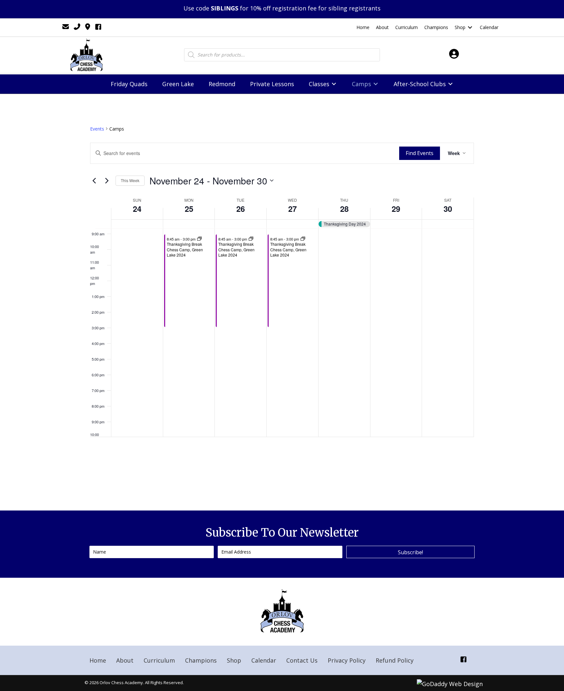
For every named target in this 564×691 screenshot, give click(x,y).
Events (97, 129)
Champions (201, 660)
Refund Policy (395, 660)
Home (97, 660)
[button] (410, 552)
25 (189, 208)
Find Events (419, 153)
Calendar (263, 660)
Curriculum (159, 660)
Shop (234, 660)
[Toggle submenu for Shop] (470, 27)
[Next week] (107, 180)
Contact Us (302, 660)
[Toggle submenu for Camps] (376, 84)
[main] (282, 302)
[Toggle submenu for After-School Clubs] (450, 84)
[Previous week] (94, 180)
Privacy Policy (347, 660)
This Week (130, 180)
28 (344, 208)
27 (292, 208)
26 (240, 208)
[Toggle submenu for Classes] (334, 84)
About (124, 660)
